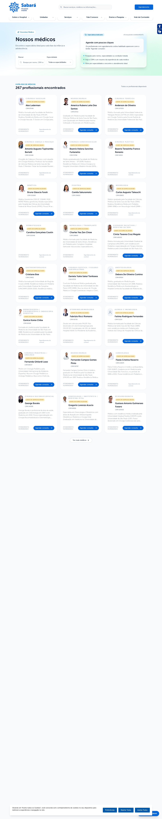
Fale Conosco (92, 17)
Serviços (68, 17)
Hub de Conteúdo (141, 17)
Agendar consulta (86, 130)
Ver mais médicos (79, 440)
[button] (36, 115)
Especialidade (52, 57)
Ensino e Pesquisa (116, 17)
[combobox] (60, 62)
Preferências (110, 810)
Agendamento (144, 7)
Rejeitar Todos (126, 810)
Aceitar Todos (142, 810)
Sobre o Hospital (19, 17)
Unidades (44, 17)
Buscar (20, 57)
